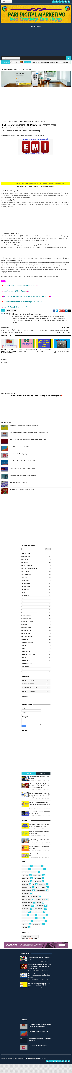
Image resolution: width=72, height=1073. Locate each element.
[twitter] (59, 1)
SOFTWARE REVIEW (28, 642)
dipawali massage (28, 565)
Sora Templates (26, 1058)
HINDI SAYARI (14, 62)
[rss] (59, 1061)
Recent (29, 773)
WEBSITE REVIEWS (27, 663)
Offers (25, 624)
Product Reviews (28, 636)
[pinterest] (69, 1)
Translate (34, 938)
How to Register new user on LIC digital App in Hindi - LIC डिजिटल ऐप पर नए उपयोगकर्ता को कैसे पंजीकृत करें (39, 795)
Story (25, 645)
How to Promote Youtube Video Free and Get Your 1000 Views (24, 461)
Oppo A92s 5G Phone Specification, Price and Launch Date (23, 475)
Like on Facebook (28, 683)
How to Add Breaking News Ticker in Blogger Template (22, 468)
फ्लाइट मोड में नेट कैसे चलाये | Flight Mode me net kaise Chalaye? (24, 425)
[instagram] (56, 1061)
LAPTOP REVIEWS (27, 607)
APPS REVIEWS (26, 556)
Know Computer (27, 604)
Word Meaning (27, 669)
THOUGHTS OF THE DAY (29, 654)
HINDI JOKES (26, 580)
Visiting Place (27, 660)
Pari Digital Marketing (41, 1058)
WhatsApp (26, 666)
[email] (65, 1)
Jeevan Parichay (27, 598)
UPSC (24, 657)
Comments (43, 773)
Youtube (25, 672)
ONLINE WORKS (27, 627)
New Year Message (28, 621)
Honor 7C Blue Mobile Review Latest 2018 (19, 447)
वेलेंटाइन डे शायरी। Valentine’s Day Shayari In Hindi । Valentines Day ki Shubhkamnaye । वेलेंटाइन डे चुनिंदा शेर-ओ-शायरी (39, 785)
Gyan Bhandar (27, 574)
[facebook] (53, 1)
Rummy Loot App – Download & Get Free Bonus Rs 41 (22, 489)
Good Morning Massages (30, 568)
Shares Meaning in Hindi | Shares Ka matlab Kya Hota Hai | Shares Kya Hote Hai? (39, 825)
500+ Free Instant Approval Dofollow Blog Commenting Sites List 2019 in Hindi (28, 440)
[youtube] (56, 1)
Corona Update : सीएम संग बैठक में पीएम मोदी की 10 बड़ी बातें (44, 350)
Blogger (25, 562)
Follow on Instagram (29, 691)
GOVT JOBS (26, 571)
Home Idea (26, 589)
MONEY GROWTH (27, 618)
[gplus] (62, 1)
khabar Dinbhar (30, 128)
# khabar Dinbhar (11, 310)
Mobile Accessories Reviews (30, 613)
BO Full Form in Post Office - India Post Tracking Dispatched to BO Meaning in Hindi (9, 351)
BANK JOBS (26, 559)
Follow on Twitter (28, 680)
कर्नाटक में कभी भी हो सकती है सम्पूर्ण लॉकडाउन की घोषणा (27, 350)
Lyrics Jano (26, 610)
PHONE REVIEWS (27, 630)
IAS (24, 592)
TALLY (24, 648)
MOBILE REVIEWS (27, 615)
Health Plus (26, 577)
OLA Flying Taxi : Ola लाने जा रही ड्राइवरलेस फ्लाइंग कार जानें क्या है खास (61, 351)
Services (25, 639)
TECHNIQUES (26, 651)
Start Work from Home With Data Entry (19, 482)
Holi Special (26, 586)
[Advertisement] (36, 42)
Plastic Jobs (26, 633)
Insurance (26, 595)
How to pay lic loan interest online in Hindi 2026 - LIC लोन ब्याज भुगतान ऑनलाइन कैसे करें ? (39, 804)
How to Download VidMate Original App (19, 454)
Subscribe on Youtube (29, 687)
